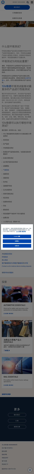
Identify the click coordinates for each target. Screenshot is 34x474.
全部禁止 (17, 241)
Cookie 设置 (17, 236)
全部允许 (17, 245)
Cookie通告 (18, 231)
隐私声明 (24, 231)
